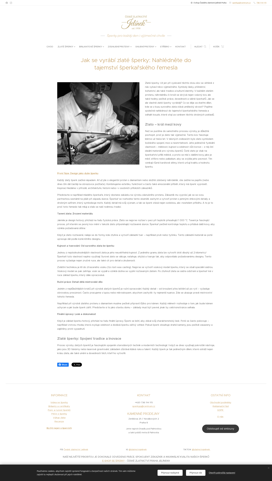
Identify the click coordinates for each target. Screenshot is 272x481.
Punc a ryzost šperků (59, 410)
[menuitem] (51, 46)
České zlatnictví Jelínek (76, 449)
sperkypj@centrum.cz (241, 2)
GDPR (220, 410)
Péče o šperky (59, 413)
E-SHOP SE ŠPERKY (113, 460)
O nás (220, 416)
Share (64, 365)
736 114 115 (261, 2)
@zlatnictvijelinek (138, 449)
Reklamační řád (221, 406)
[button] (200, 46)
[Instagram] (11, 2)
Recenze (59, 421)
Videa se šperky (59, 402)
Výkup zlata (59, 417)
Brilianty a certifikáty (59, 406)
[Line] (6, 2)
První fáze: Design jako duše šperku (77, 173)
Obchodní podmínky (220, 402)
